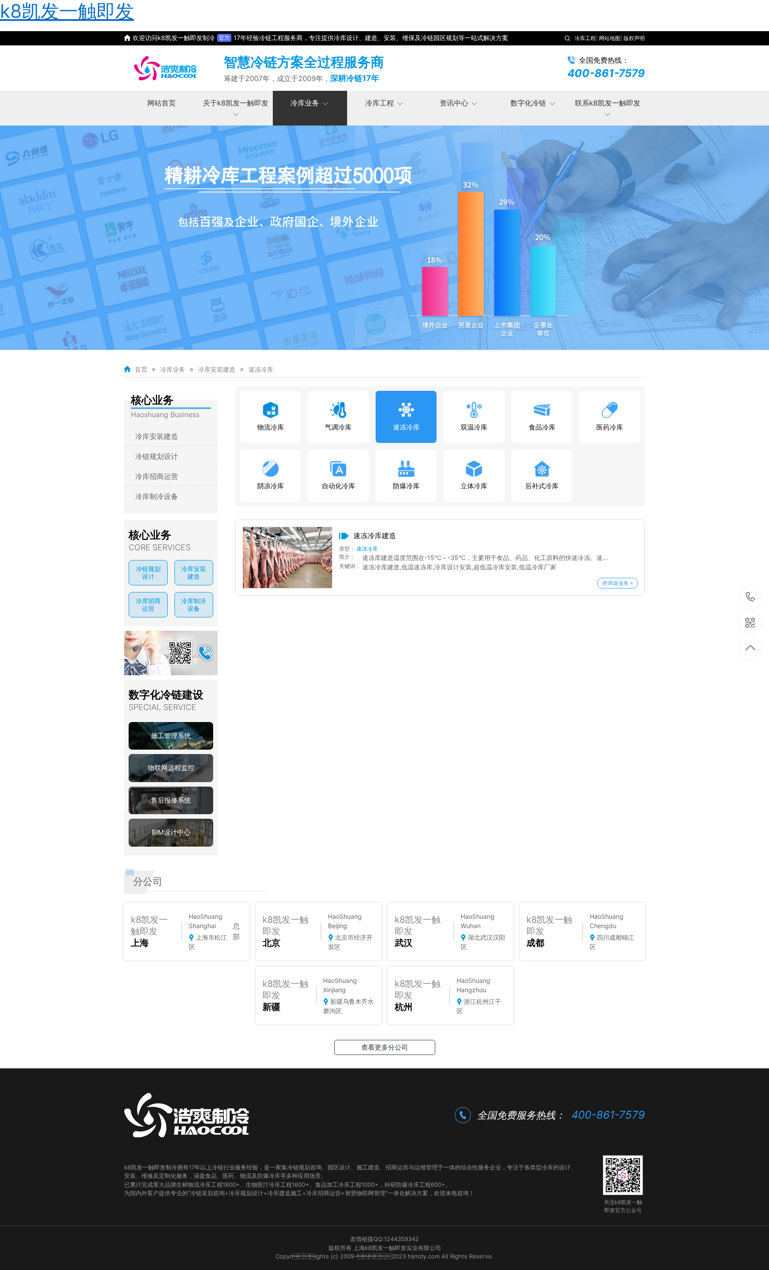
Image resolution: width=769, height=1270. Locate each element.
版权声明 (634, 38)
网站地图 (609, 38)
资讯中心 (455, 102)
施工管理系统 (171, 735)
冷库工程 (585, 38)
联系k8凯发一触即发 (607, 102)
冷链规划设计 (156, 456)
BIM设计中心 (171, 832)
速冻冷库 (260, 369)
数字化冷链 (529, 102)
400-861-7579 (750, 597)
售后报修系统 (171, 800)
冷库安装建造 (216, 369)
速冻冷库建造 (374, 535)
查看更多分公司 (384, 1047)
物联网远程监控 (171, 767)
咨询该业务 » (617, 583)
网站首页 (161, 102)
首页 (141, 369)
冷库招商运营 (156, 476)
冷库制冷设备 (156, 496)
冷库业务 (306, 102)
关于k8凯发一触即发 (235, 102)
